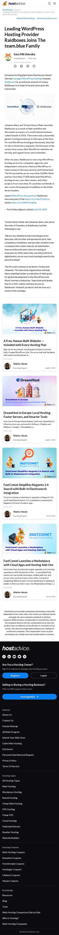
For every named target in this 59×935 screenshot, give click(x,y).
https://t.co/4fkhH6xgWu (24, 202)
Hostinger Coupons (11, 869)
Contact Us (7, 720)
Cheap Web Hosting (12, 803)
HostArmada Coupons (13, 863)
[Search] (49, 3)
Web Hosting (9, 786)
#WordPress (17, 195)
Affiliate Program (11, 732)
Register (15, 675)
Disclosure (7, 749)
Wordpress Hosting (12, 792)
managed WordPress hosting (27, 78)
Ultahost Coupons (11, 875)
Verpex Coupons (10, 880)
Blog (4, 900)
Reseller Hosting (10, 832)
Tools (5, 906)
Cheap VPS (7, 815)
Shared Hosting (9, 797)
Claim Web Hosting (12, 743)
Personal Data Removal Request (18, 754)
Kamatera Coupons (11, 858)
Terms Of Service (10, 766)
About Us (7, 714)
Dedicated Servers (11, 826)
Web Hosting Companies (14, 923)
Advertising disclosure (47, 18)
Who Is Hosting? (10, 918)
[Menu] (54, 3)
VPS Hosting (8, 809)
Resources (7, 895)
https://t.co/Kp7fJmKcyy (37, 199)
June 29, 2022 (40, 209)
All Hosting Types (11, 780)
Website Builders (10, 837)
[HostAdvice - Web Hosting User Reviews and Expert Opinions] (14, 3)
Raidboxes (10, 81)
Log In (44, 675)
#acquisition (30, 195)
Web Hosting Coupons (13, 852)
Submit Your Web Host (13, 737)
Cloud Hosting (9, 820)
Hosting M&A (27, 696)
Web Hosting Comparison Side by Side (21, 912)
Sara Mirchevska (24, 54)
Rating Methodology (26, 18)
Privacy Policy (9, 760)
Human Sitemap (10, 726)
